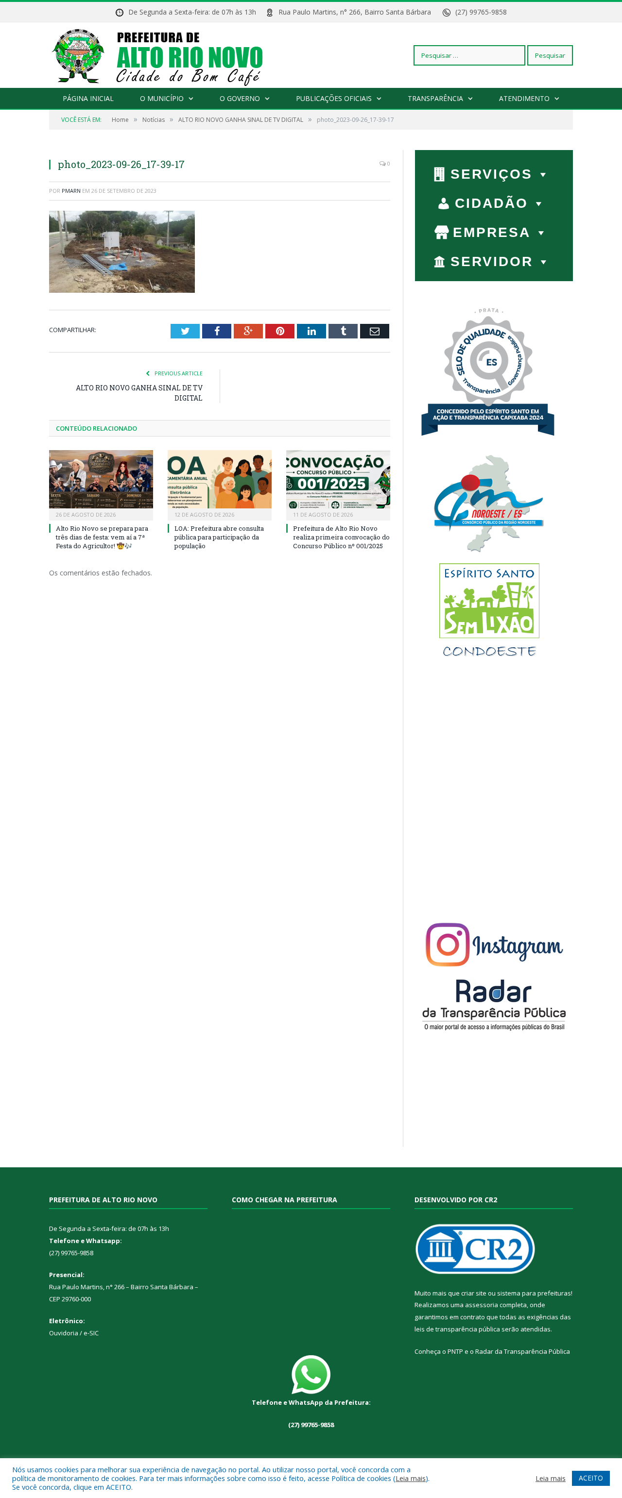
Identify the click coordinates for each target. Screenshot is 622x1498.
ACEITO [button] (591, 1477)
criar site (473, 1293)
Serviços (491, 174)
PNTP (455, 1351)
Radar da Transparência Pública (522, 1351)
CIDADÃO (491, 203)
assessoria (481, 1304)
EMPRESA (492, 232)
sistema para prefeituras (534, 1293)
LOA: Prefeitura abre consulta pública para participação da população (219, 537)
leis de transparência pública (457, 1329)
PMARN (71, 190)
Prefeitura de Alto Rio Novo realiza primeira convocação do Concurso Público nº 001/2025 (341, 537)
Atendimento (524, 98)
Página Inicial (88, 98)
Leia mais (411, 1478)
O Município (162, 98)
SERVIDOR (491, 261)
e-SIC (90, 1333)
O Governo (240, 98)
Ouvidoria (63, 1333)
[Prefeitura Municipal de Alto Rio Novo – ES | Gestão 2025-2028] (167, 55)
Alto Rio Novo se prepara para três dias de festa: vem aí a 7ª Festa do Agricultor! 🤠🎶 (102, 537)
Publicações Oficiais (334, 98)
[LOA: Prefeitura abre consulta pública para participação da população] (220, 484)
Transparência (435, 98)
